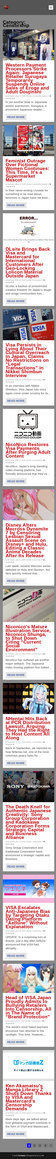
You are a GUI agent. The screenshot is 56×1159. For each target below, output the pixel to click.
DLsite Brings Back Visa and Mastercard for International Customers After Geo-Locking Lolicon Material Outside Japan (28, 262)
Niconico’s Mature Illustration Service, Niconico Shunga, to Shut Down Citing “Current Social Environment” (28, 638)
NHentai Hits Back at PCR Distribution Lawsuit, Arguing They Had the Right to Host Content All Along (28, 728)
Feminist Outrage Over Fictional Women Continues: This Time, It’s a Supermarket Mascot (27, 170)
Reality (44, 96)
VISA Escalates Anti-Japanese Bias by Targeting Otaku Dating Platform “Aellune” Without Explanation (28, 917)
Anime (29, 96)
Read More (16, 117)
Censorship (36, 96)
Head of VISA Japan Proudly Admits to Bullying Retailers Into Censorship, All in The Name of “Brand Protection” (29, 1007)
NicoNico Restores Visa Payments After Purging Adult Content (28, 450)
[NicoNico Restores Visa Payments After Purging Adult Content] (28, 424)
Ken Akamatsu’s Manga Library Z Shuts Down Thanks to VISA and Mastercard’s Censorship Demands (29, 1097)
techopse (11, 96)
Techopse (22, 1156)
